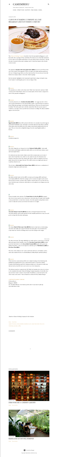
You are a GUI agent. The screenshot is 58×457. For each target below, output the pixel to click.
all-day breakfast (20, 323)
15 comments (14, 441)
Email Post (14, 321)
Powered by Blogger (30, 450)
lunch (43, 323)
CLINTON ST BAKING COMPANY (16, 279)
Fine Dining (34, 10)
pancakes (15, 325)
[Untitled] (11, 88)
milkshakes (11, 325)
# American (14, 323)
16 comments (14, 405)
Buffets (27, 10)
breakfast (26, 323)
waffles (19, 325)
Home (14, 10)
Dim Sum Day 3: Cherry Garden (22, 402)
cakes (33, 323)
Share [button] (10, 321)
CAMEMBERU (21, 4)
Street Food (20, 10)
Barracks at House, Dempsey (21, 438)
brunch (29, 323)
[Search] (48, 4)
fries (41, 323)
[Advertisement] (20, 116)
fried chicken (36, 323)
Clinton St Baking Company (17, 56)
